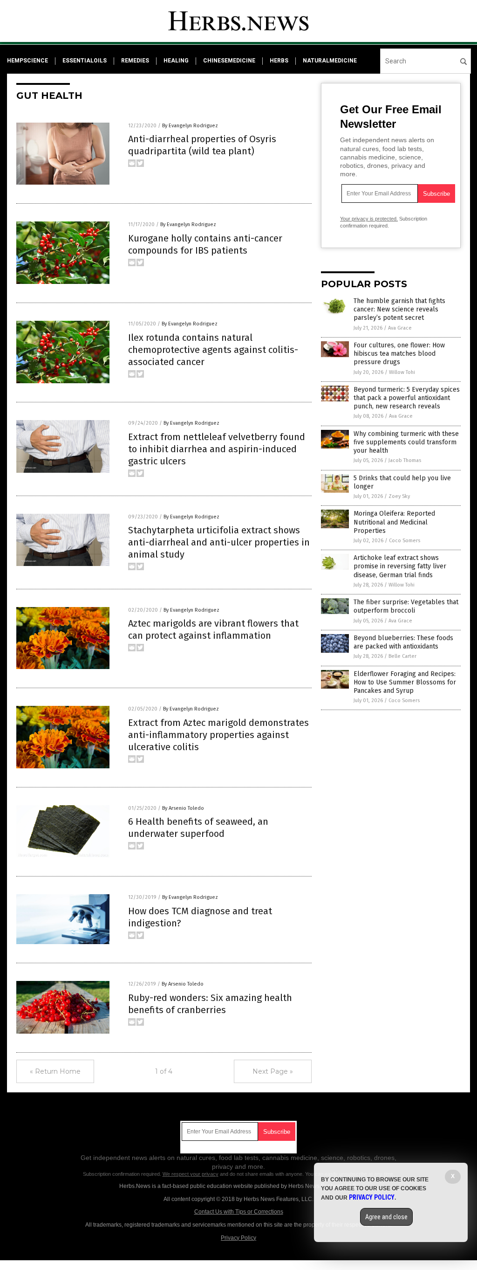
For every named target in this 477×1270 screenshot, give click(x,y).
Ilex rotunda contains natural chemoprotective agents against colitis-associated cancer (213, 349)
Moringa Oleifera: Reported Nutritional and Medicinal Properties (394, 522)
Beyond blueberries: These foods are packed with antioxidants (403, 642)
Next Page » (272, 1071)
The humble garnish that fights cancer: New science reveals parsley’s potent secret (399, 309)
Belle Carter (402, 656)
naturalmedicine (330, 60)
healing (176, 60)
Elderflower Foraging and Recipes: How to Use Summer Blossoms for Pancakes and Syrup (405, 682)
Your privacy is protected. (369, 218)
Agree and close (386, 1217)
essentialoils (84, 60)
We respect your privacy (190, 1174)
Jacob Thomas (404, 460)
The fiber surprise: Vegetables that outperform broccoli (406, 606)
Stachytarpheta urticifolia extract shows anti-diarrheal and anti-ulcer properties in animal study (219, 542)
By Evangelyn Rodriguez (190, 126)
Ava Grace (400, 328)
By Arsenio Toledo (183, 808)
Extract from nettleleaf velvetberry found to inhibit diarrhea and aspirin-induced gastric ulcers (216, 449)
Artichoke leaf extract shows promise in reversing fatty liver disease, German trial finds (400, 566)
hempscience (27, 60)
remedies (135, 60)
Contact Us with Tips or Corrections (238, 1211)
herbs (279, 60)
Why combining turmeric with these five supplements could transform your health (406, 442)
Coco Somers (404, 541)
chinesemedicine (229, 60)
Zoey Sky (399, 496)
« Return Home (55, 1071)
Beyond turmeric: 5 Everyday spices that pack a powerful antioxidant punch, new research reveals (407, 398)
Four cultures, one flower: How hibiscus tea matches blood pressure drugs (399, 353)
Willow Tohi (402, 372)
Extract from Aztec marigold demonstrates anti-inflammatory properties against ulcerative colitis (218, 734)
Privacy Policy (238, 1238)
